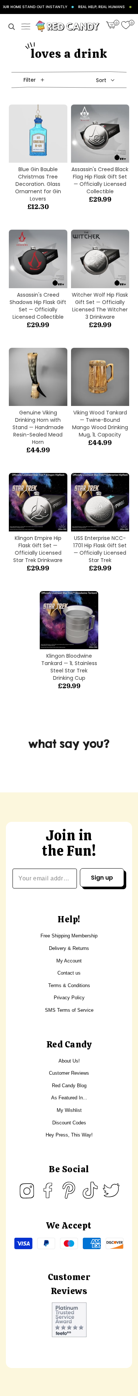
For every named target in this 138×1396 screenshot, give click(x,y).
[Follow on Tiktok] (90, 1190)
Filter (30, 79)
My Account (69, 961)
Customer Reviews (69, 1073)
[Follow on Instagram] (26, 1190)
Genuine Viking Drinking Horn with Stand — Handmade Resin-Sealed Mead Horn (38, 427)
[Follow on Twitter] (111, 1190)
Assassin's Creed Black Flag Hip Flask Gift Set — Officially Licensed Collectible (99, 180)
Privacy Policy (69, 997)
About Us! (69, 1061)
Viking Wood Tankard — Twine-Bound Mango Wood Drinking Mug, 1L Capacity (100, 423)
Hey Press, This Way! (69, 1135)
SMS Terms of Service (69, 1010)
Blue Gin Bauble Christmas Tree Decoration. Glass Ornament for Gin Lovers (38, 184)
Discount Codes (69, 1122)
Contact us (69, 973)
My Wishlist (69, 1110)
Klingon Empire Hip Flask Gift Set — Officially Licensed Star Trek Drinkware (38, 549)
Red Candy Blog (69, 1085)
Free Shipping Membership (69, 936)
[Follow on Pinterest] (68, 1190)
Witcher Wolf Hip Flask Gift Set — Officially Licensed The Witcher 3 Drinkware (100, 306)
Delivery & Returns (69, 948)
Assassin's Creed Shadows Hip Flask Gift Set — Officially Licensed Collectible (38, 306)
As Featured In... (69, 1097)
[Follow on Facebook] (47, 1190)
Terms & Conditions (69, 985)
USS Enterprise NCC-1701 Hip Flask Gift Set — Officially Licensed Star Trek (100, 549)
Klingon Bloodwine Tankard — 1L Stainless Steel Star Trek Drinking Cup (69, 667)
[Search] (11, 26)
